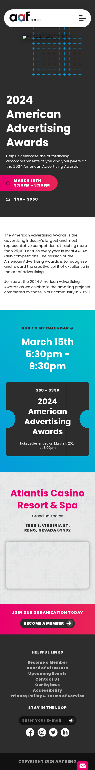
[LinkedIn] (65, 733)
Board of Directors (47, 668)
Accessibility (47, 690)
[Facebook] (30, 733)
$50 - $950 (26, 199)
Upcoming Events (47, 673)
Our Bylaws (47, 685)
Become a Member (44, 623)
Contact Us (47, 679)
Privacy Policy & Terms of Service (48, 696)
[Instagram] (42, 733)
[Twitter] (53, 733)
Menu (82, 18)
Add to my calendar (45, 328)
